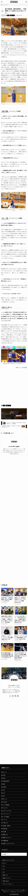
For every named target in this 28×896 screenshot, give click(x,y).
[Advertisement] (14, 387)
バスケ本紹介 (6, 816)
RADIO (4, 787)
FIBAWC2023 (6, 781)
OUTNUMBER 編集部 (14, 446)
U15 (4, 793)
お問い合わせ (6, 881)
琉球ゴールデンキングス (8, 843)
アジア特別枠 (6, 805)
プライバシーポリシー (8, 884)
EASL (4, 775)
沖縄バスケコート (7, 837)
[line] (15, 696)
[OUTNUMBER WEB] (14, 2)
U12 (4, 790)
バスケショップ (6, 813)
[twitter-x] (10, 696)
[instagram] (13, 696)
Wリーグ (5, 799)
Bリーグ (5, 772)
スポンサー (5, 808)
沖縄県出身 (5, 840)
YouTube (5, 802)
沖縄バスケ (12, 15)
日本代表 (5, 828)
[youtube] (18, 696)
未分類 (4, 831)
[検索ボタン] (26, 2)
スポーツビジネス (7, 811)
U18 (8, 15)
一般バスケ (5, 822)
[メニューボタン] (2, 2)
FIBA (4, 778)
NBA (4, 784)
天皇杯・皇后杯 (6, 825)
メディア (5, 819)
